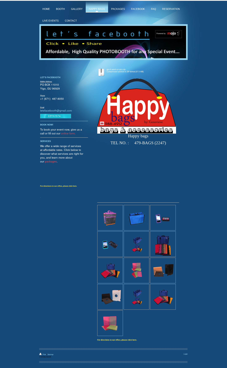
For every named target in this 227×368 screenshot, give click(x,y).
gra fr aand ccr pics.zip (116, 69)
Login (186, 354)
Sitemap (50, 354)
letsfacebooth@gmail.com (56, 110)
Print (44, 354)
